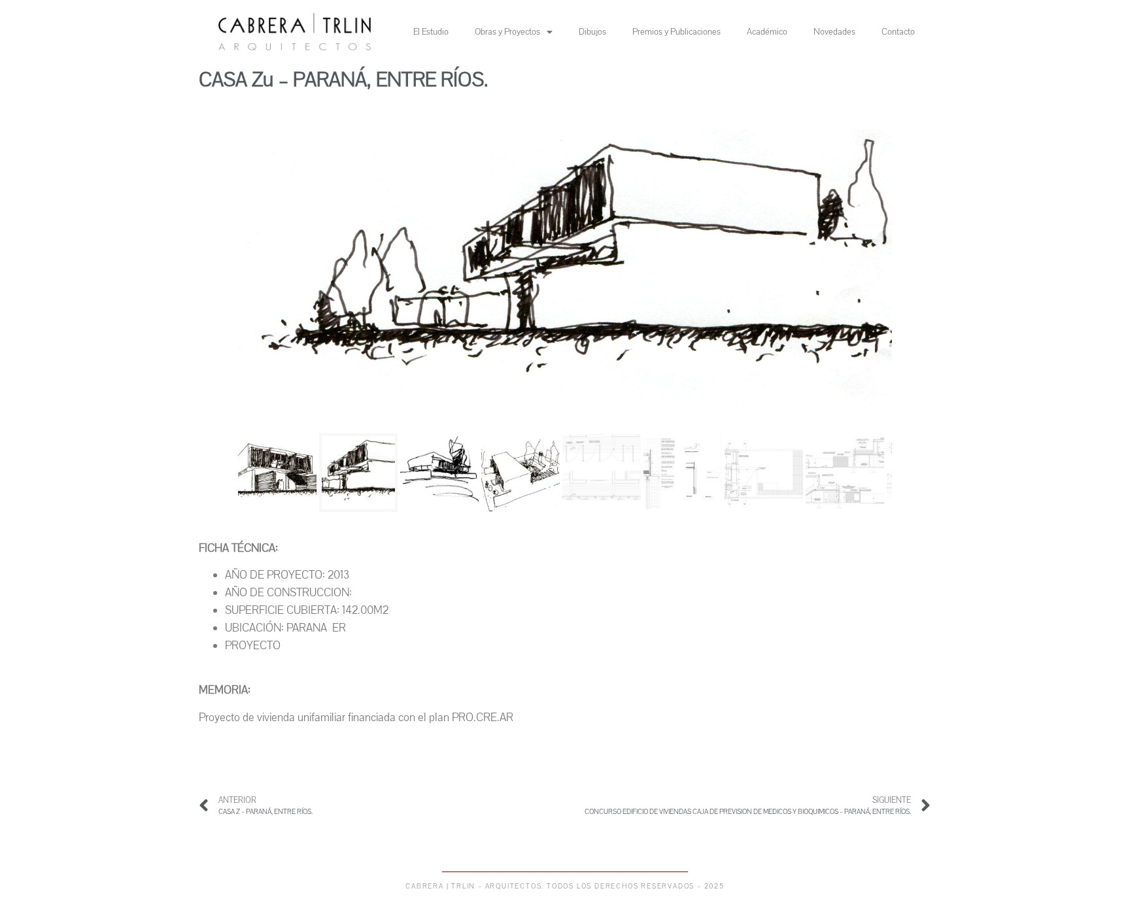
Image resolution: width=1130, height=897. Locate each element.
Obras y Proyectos (507, 32)
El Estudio (431, 32)
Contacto (898, 32)
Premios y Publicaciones (676, 32)
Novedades (834, 32)
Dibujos (592, 32)
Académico (767, 32)
